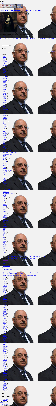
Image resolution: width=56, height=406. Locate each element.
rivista (4, 229)
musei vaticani (5, 200)
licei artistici (4, 176)
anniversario (4, 68)
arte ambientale (5, 76)
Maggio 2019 (5, 338)
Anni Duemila (5, 62)
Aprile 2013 (4, 388)
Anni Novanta (5, 63)
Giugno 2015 (5, 370)
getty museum (5, 161)
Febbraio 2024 (5, 299)
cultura (22, 37)
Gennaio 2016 (5, 365)
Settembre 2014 (5, 376)
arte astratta (4, 77)
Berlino (4, 120)
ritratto (50, 38)
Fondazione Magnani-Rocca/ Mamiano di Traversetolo (9, 152)
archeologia (4, 70)
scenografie (4, 231)
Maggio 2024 (5, 297)
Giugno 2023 (5, 304)
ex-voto (4, 143)
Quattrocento (4, 223)
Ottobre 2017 (5, 351)
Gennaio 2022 (5, 316)
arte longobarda (5, 98)
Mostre (28, 37)
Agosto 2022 (4, 311)
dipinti (24, 37)
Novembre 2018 (5, 342)
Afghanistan (4, 57)
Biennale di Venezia (5, 121)
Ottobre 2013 (5, 384)
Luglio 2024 (4, 295)
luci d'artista (4, 180)
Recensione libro (5, 226)
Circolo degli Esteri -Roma (6, 132)
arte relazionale (5, 108)
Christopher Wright (25, 38)
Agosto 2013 (4, 385)
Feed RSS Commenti (7, 404)
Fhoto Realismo (5, 147)
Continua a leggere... (2, 36)
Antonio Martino (5, 263)
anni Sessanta (5, 65)
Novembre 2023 (5, 301)
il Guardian (32, 38)
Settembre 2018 (5, 343)
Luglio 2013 (4, 386)
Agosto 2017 (4, 352)
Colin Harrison (29, 38)
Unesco (4, 248)
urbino (4, 249)
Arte (8, 37)
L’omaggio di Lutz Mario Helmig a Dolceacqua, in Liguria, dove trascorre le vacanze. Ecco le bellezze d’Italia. (19, 255)
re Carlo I (48, 38)
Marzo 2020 (4, 331)
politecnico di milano (5, 217)
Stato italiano (4, 241)
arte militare (4, 100)
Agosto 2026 (4, 278)
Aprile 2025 (4, 289)
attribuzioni (11, 37)
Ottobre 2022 (5, 310)
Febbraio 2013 (5, 389)
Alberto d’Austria (48, 37)
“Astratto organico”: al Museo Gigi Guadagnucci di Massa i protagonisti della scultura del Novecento (15, 274)
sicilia (4, 237)
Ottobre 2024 (5, 293)
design (4, 138)
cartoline (4, 128)
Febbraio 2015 (5, 373)
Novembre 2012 (5, 391)
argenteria (6, 74)
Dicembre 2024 (5, 292)
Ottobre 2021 (5, 318)
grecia (4, 164)
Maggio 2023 (5, 305)
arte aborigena (5, 75)
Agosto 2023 (4, 303)
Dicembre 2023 (5, 300)
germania (4, 160)
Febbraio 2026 (5, 282)
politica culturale (33, 37)
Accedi (4, 398)
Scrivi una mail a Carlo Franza (51, 52)
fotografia (4, 155)
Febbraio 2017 (5, 356)
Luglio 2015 (4, 369)
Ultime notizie (5, 260)
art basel (4, 72)
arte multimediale (5, 102)
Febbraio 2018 (5, 348)
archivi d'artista (5, 71)
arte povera (4, 107)
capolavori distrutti (5, 126)
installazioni (4, 168)
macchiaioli (4, 181)
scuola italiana (5, 232)
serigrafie (4, 235)
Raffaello (4, 225)
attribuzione (9, 38)
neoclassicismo (5, 205)
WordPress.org (5, 400)
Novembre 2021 (5, 317)
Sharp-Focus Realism (5, 236)
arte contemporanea (5, 80)
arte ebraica (4, 84)
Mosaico (4, 198)
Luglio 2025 (4, 287)
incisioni (6, 145)
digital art (4, 139)
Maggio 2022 (5, 313)
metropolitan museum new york (7, 189)
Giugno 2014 (5, 378)
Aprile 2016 (4, 363)
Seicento (38, 37)
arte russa (4, 111)
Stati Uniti (4, 240)
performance (4, 213)
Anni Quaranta (5, 64)
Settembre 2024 (5, 294)
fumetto (4, 156)
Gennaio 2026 (5, 283)
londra (41, 38)
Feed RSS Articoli (2, 404)
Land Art (4, 172)
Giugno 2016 (5, 362)
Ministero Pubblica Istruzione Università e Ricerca (9, 193)
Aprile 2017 (4, 355)
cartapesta (4, 127)
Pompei (4, 219)
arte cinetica (6, 83)
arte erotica (4, 86)
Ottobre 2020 (5, 326)
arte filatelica (4, 92)
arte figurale (4, 91)
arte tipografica (5, 115)
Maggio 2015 (5, 371)
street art (4, 243)
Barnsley (12, 38)
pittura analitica (5, 215)
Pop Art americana (5, 220)
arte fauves (4, 89)
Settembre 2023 (5, 302)
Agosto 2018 (4, 344)
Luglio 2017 (4, 353)
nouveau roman (5, 207)
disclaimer (1, 402)
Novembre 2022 (5, 309)
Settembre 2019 (5, 335)
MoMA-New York (5, 195)
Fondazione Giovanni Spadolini (7, 150)
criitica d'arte (19, 37)
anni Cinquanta (5, 61)
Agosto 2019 (4, 336)
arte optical (4, 104)
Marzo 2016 (4, 364)
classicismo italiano (5, 133)
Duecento (4, 141)
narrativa (4, 203)
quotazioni (4, 224)
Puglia (4, 222)
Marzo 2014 (4, 380)
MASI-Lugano (5, 186)
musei (29, 37)
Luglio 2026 (4, 279)
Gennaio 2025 (5, 291)
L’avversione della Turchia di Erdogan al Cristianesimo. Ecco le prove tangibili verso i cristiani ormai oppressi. (20, 257)
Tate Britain (4, 244)
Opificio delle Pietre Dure (6, 209)
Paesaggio (4, 211)
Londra (26, 37)
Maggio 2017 (5, 354)
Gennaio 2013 (5, 390)
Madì (4, 182)
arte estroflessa (5, 87)
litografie (4, 178)
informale (4, 167)
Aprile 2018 (4, 347)
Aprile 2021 (4, 322)
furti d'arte (4, 157)
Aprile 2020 (4, 330)
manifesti (4, 184)
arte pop (4, 106)
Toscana (4, 246)
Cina (3, 130)
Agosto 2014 (4, 377)
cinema (4, 131)
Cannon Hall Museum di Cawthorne (17, 38)
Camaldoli (4, 124)
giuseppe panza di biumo (6, 162)
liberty (4, 174)
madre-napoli (5, 183)
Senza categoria (5, 234)
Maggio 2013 (5, 387)
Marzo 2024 (4, 298)
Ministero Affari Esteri (6, 192)
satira (4, 230)
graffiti (4, 163)
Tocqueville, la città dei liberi (6, 266)
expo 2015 (4, 144)
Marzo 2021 (4, 323)
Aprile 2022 (4, 314)
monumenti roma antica (6, 197)
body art (4, 122)
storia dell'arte (42, 37)
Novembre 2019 (5, 334)
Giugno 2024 (5, 296)
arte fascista (4, 88)
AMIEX (4, 60)
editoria (4, 142)
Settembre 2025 (5, 286)
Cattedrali (4, 129)
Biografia (3, 3)
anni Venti (4, 67)
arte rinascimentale (5, 109)
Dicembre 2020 (5, 325)
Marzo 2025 (4, 290)
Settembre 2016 (5, 360)
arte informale (5, 95)
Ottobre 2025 (5, 285)
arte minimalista (5, 101)
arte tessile (4, 114)
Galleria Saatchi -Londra (6, 158)
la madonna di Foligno (6, 171)
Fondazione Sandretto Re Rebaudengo (8, 154)
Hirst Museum (5, 165)
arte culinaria (4, 81)
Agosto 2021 (4, 319)
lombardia (4, 179)
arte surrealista (5, 113)
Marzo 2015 (4, 372)
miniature (4, 191)
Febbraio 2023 (5, 307)
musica (4, 202)
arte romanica (5, 110)
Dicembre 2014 (5, 374)
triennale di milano (5, 247)
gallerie (4, 159)
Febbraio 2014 (5, 381)
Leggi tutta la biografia (52, 51)
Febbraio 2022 (5, 315)
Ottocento (4, 210)
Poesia (4, 216)
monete (4, 196)
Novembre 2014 (5, 375)
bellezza (14, 37)
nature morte (4, 204)
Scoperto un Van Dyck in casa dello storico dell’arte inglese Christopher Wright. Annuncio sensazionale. (20, 10)
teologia (4, 245)
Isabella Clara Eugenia (37, 38)
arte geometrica (5, 93)
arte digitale (4, 82)
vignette (4, 252)
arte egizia (4, 85)
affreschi (4, 56)
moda (4, 194)
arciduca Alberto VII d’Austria (4, 38)
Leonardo (4, 173)
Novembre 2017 (5, 350)
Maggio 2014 (5, 379)
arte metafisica (5, 99)
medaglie (4, 187)
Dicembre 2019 (5, 333)
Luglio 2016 (4, 361)
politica (4, 218)
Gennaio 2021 (5, 324)
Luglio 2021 (4, 320)
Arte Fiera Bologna (5, 90)
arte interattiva (5, 96)
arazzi (4, 69)
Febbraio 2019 (5, 340)
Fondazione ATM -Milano (6, 149)
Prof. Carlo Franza (44, 38)
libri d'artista (4, 175)
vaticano (4, 250)
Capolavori (16, 37)
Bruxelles (4, 123)
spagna (4, 239)
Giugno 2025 (5, 288)
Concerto (4, 135)
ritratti (35, 37)
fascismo (4, 146)
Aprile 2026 (4, 281)
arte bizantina (5, 78)
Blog (2, 2)
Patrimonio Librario (5, 212)
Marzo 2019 (4, 339)
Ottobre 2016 (5, 359)
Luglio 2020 (4, 328)
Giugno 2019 (5, 337)
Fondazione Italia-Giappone (6, 151)
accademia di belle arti (5, 37)
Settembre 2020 (5, 327)
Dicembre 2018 (5, 341)
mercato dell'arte (5, 188)
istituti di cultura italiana (6, 169)
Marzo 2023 (4, 306)
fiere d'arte (4, 148)
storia (39, 37)
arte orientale (4, 105)
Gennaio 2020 (5, 332)
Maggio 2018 (5, 346)
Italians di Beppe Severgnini (6, 265)
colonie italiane (5, 134)
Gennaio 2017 (5, 357)
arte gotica (4, 94)
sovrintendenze (5, 238)
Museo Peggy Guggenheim (6, 201)
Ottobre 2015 (5, 367)
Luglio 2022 (4, 312)
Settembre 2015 (5, 368)
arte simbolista (5, 112)
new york (4, 206)
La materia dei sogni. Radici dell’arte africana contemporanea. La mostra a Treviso (13, 273)
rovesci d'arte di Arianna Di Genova (7, 269)
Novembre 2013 (5, 383)
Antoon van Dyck (52, 37)
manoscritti (4, 185)
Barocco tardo (5, 118)
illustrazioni (4, 166)
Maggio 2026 (5, 280)
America (4, 58)
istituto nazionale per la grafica (7, 170)
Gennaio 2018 (5, 349)
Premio (4, 221)
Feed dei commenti (5, 399)
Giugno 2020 (5, 329)
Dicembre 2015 (5, 366)
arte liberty (4, 97)
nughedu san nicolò (5, 208)
